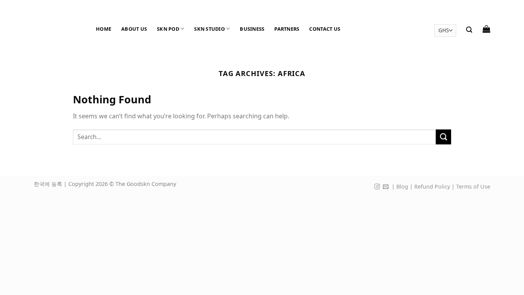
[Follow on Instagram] (377, 187)
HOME (103, 28)
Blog (402, 186)
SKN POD (168, 28)
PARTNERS (286, 28)
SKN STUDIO (209, 28)
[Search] (469, 29)
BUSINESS (252, 28)
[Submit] (443, 136)
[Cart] (486, 28)
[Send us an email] (386, 187)
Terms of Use (473, 186)
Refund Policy (432, 186)
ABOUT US (134, 28)
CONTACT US (324, 28)
